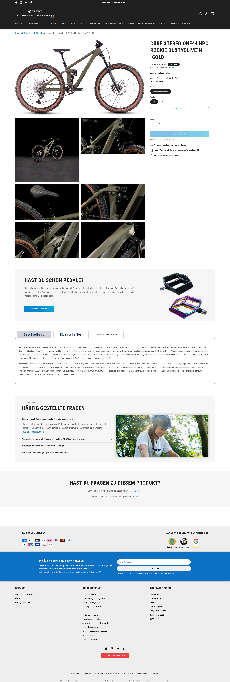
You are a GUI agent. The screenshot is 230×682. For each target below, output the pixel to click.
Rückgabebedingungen (33, 432)
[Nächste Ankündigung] (154, 2)
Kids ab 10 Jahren (36, 33)
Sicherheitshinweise (107, 335)
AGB (123, 673)
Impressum (155, 673)
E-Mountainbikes (156, 594)
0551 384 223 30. (134, 491)
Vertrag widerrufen (22, 602)
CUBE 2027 (154, 619)
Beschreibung (34, 334)
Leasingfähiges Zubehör (92, 607)
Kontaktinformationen (142, 673)
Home (17, 33)
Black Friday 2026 (157, 615)
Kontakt (18, 598)
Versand (171, 68)
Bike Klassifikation (89, 640)
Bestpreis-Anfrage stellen (160, 73)
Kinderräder (154, 602)
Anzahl (152, 119)
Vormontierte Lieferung (164, 145)
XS (155, 102)
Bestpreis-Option (89, 594)
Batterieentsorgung (90, 615)
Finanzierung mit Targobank (93, 598)
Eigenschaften (71, 334)
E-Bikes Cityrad (156, 607)
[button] (21, 24)
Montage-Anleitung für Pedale (94, 631)
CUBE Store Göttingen (83, 673)
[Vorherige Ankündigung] (76, 2)
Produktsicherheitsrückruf (92, 619)
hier (136, 496)
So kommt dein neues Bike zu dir (95, 623)
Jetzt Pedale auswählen (39, 309)
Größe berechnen (179, 108)
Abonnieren (154, 568)
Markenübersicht (89, 635)
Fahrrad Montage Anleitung (93, 627)
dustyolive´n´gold (162, 92)
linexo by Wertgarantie (91, 602)
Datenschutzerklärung (112, 673)
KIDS (24, 33)
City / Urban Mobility (158, 611)
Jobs (84, 611)
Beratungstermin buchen (25, 594)
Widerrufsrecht (98, 673)
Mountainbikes (156, 598)
